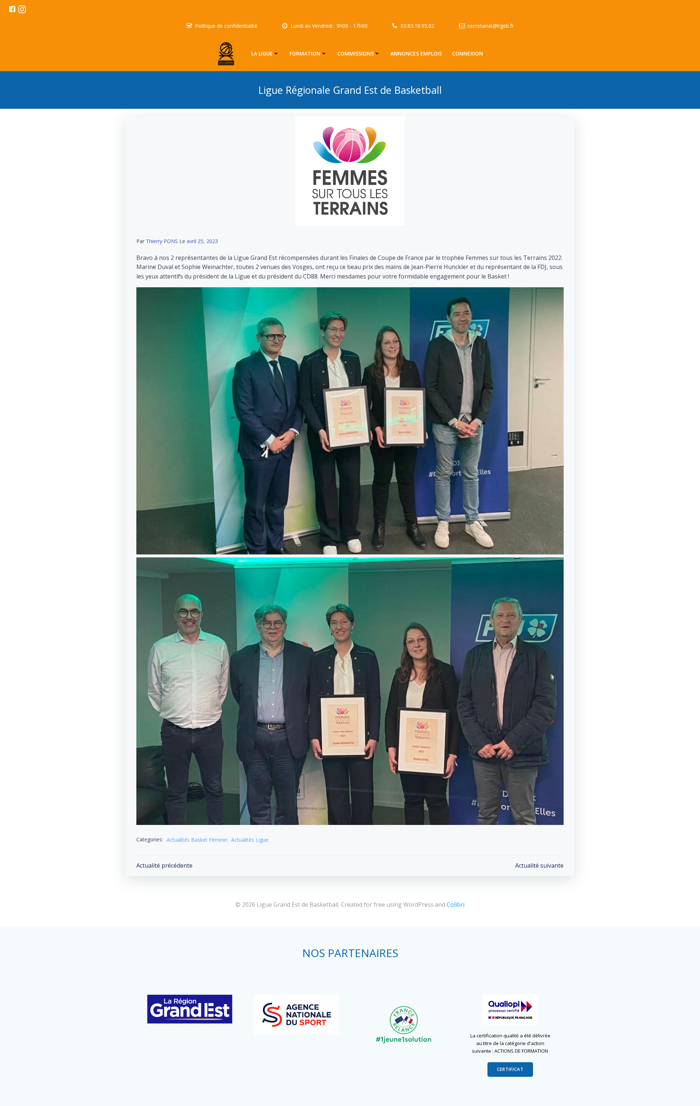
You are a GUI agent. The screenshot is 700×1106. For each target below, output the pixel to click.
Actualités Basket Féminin (197, 839)
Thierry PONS (162, 241)
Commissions (355, 53)
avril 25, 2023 (202, 241)
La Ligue (262, 53)
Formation (304, 53)
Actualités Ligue (249, 839)
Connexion (467, 53)
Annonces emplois (416, 53)
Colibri (455, 904)
